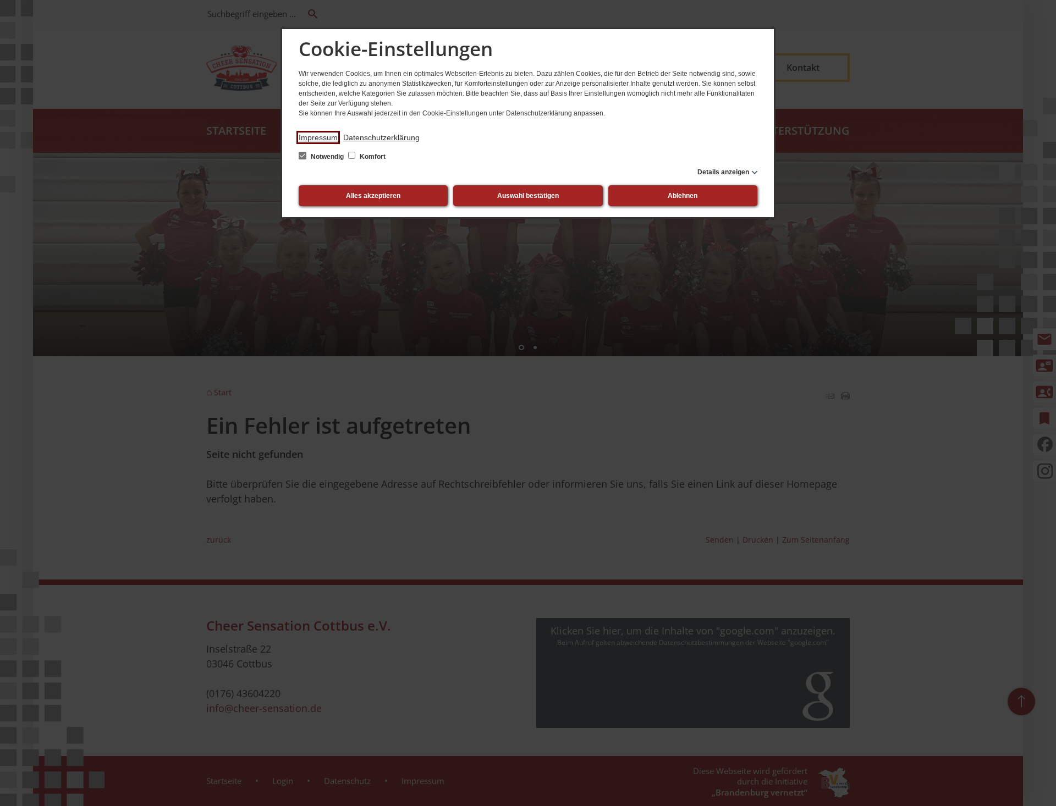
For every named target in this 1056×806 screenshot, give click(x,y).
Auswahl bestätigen (528, 196)
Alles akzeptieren (373, 196)
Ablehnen (682, 196)
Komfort (372, 157)
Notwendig (327, 157)
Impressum (318, 137)
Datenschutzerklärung (381, 137)
